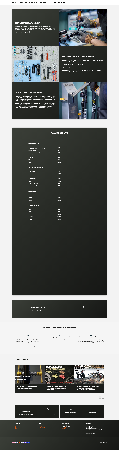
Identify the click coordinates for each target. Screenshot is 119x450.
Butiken (16, 427)
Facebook (64, 427)
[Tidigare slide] (100, 397)
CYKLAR (14, 2)
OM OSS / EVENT (43, 2)
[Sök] (100, 2)
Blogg (16, 428)
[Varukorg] (106, 2)
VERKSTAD (27, 2)
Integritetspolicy (41, 427)
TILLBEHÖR (20, 2)
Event (16, 429)
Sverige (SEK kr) (103, 442)
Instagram (64, 428)
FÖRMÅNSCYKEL (34, 2)
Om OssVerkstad (17, 426)
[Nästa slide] (103, 397)
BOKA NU (81, 306)
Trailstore (16, 445)
